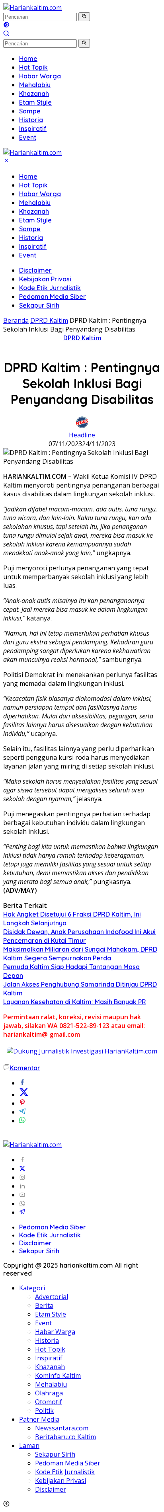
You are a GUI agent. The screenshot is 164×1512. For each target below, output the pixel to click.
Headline (82, 435)
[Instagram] (22, 1177)
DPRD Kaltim (82, 338)
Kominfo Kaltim (58, 1375)
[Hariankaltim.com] (32, 7)
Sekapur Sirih (39, 305)
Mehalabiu (35, 203)
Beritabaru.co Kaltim (65, 1436)
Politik (44, 1410)
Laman (29, 1445)
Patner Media (39, 1419)
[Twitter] (22, 1168)
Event (27, 255)
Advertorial (51, 1296)
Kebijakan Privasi (45, 279)
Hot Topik (33, 185)
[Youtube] (22, 1194)
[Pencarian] (6, 34)
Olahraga (49, 1393)
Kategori (32, 1288)
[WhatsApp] (22, 1203)
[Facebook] (22, 1159)
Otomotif (48, 1401)
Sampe (30, 229)
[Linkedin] (22, 1186)
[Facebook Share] (22, 1083)
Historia (31, 238)
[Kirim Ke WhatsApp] (22, 1120)
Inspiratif (33, 246)
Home (28, 176)
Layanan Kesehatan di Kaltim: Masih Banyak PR (74, 1002)
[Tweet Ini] (24, 1094)
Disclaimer (35, 270)
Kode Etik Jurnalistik (50, 288)
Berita (44, 1305)
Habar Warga (40, 194)
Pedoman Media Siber (52, 296)
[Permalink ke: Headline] (82, 426)
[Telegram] (22, 1212)
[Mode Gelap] (6, 25)
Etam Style (35, 220)
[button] (84, 16)
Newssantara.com (61, 1428)
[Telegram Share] (22, 1112)
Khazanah (34, 211)
